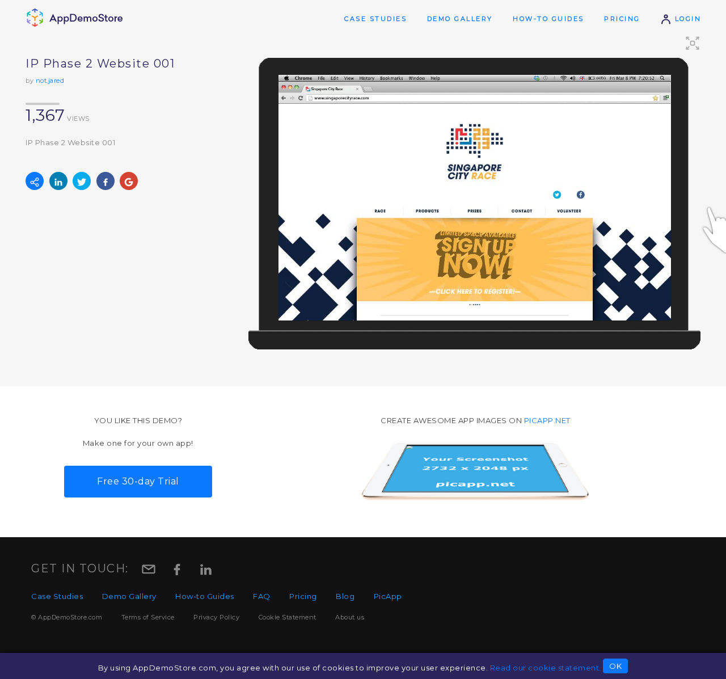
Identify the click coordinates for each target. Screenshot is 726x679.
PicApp (388, 596)
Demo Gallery (460, 19)
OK (615, 665)
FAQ (262, 596)
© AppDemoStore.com (66, 617)
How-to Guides (548, 19)
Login (686, 19)
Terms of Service (148, 617)
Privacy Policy (216, 617)
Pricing (622, 19)
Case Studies (375, 19)
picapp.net (547, 420)
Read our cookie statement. (545, 667)
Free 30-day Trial (138, 481)
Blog (345, 596)
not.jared (50, 81)
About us (349, 617)
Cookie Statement (287, 617)
